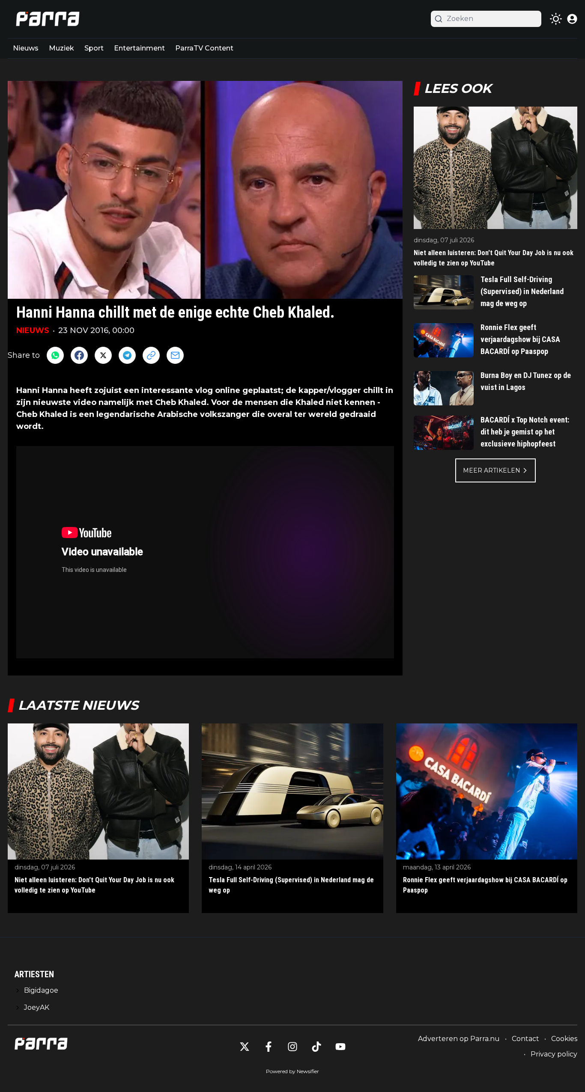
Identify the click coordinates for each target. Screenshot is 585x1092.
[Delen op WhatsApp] (55, 355)
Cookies (564, 1039)
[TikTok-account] (316, 1046)
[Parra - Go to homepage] (46, 19)
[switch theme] (556, 19)
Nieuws (26, 48)
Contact (525, 1039)
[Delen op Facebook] (79, 355)
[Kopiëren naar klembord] (151, 355)
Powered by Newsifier (292, 1071)
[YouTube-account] (340, 1046)
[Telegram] (127, 355)
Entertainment (139, 48)
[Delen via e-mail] (175, 355)
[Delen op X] (103, 355)
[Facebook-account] (268, 1046)
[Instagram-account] (292, 1046)
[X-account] (244, 1046)
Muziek (61, 48)
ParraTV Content (204, 48)
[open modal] (572, 19)
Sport (94, 48)
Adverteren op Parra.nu (459, 1039)
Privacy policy (554, 1054)
